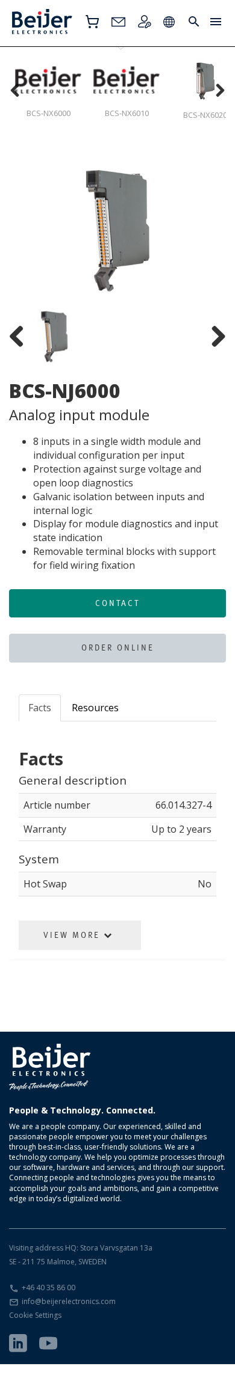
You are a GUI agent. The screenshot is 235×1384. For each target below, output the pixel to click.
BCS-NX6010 (127, 113)
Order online (117, 647)
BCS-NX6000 (48, 113)
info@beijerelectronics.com (69, 1301)
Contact (117, 603)
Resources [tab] (95, 707)
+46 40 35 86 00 (48, 1287)
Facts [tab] (39, 707)
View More (73, 935)
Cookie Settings (35, 1315)
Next (208, 231)
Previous (27, 231)
